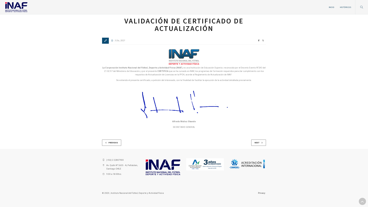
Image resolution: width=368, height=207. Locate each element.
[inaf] (16, 7)
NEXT (257, 142)
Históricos (345, 7)
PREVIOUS (113, 142)
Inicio (331, 7)
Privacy (261, 193)
